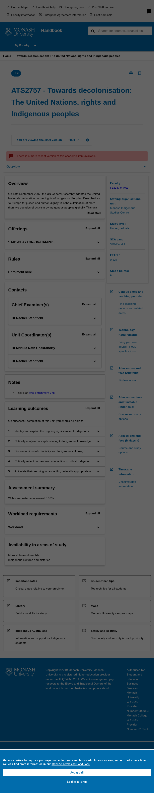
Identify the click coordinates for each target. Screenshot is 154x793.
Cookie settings (77, 782)
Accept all (77, 772)
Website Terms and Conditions (71, 764)
